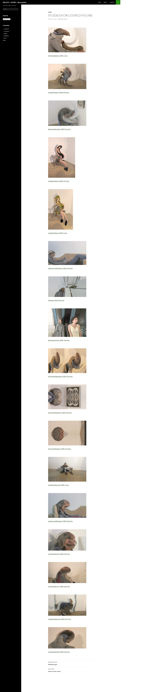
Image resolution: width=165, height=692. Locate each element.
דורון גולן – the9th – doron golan (14, 2)
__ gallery (5, 33)
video (50, 12)
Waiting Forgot (52, 663)
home (99, 2)
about (105, 2)
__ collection (6, 29)
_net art (5, 38)
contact (112, 2)
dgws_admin (63, 19)
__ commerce (6, 31)
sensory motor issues (54, 670)
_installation (6, 35)
